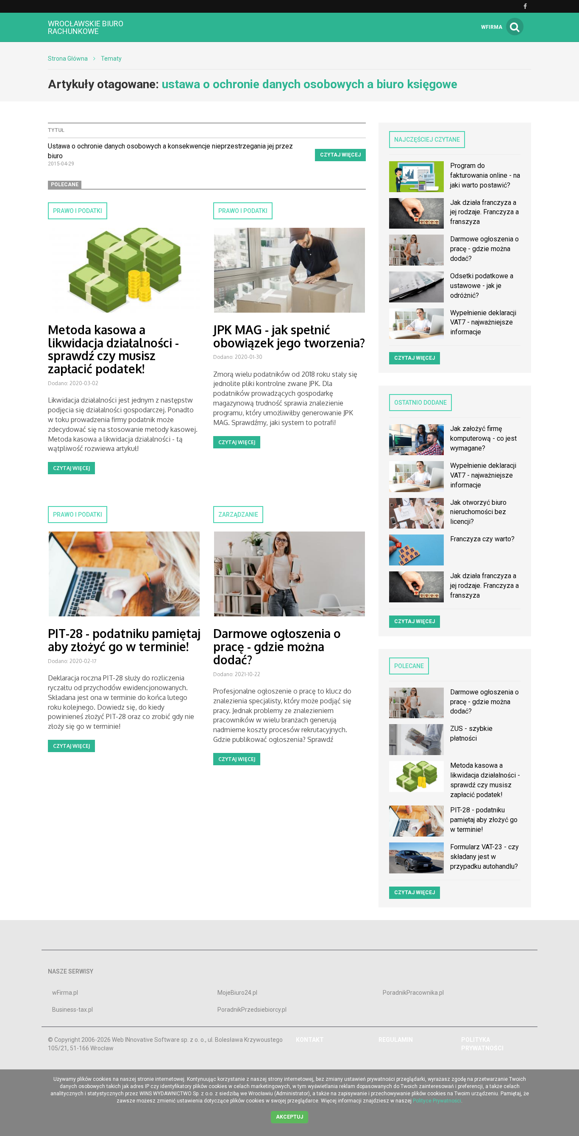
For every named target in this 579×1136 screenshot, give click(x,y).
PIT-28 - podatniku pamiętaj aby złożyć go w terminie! (124, 640)
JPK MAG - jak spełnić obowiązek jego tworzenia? (289, 336)
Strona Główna (68, 58)
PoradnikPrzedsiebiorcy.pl (252, 1009)
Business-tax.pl (72, 1009)
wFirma (491, 27)
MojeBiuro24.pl (237, 992)
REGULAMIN (396, 1039)
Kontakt (310, 1039)
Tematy (111, 58)
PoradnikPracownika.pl (413, 992)
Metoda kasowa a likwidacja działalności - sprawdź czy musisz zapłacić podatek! (113, 349)
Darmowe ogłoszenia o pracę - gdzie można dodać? (277, 646)
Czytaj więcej (340, 155)
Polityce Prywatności (437, 1101)
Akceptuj (289, 1117)
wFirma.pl (65, 992)
